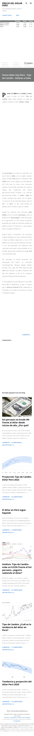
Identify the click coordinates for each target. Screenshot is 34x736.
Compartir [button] (26, 335)
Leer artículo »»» (8, 445)
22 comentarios (16, 590)
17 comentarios (16, 647)
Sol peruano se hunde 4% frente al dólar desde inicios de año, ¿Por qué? (15, 422)
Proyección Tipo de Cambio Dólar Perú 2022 (16, 478)
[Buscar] (26, 3)
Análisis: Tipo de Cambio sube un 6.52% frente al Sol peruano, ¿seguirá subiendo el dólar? (17, 568)
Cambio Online (7, 15)
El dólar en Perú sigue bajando (14, 511)
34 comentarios (16, 497)
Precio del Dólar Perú (12, 4)
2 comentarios (16, 442)
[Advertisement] (17, 44)
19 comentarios (16, 701)
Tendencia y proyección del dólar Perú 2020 (17, 683)
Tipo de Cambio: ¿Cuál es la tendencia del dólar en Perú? (16, 627)
